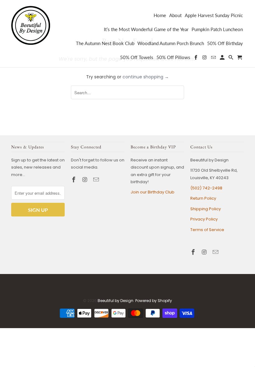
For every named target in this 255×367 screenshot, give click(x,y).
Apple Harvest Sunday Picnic (214, 15)
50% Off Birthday (225, 43)
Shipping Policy (205, 209)
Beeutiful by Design (115, 300)
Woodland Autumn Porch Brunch (170, 43)
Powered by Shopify (153, 300)
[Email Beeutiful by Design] (96, 180)
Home (160, 15)
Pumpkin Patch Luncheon (217, 29)
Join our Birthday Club (152, 192)
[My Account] (222, 59)
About (175, 15)
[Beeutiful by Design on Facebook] (74, 180)
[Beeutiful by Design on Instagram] (85, 180)
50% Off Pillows (173, 57)
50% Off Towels (136, 57)
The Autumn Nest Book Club (105, 43)
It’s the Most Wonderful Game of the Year (146, 29)
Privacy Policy (204, 219)
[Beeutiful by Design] (30, 25)
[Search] (231, 59)
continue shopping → (146, 77)
